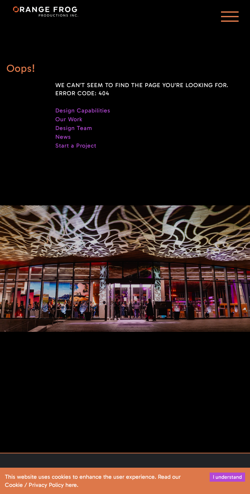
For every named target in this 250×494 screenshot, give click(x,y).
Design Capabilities (82, 110)
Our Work (68, 119)
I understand (227, 477)
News (63, 136)
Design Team (73, 128)
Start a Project (75, 145)
